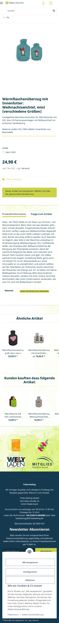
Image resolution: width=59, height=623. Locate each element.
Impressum (13, 614)
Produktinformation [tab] (14, 214)
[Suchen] (54, 11)
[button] (43, 3)
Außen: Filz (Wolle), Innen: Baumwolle (34, 291)
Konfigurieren (30, 571)
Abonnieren (46, 551)
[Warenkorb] (50, 3)
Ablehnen (30, 580)
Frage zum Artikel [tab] (41, 214)
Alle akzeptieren (30, 562)
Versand (25, 168)
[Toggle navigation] (1, 2)
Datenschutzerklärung (33, 614)
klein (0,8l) (11, 152)
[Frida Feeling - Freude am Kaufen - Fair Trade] (14, 2)
